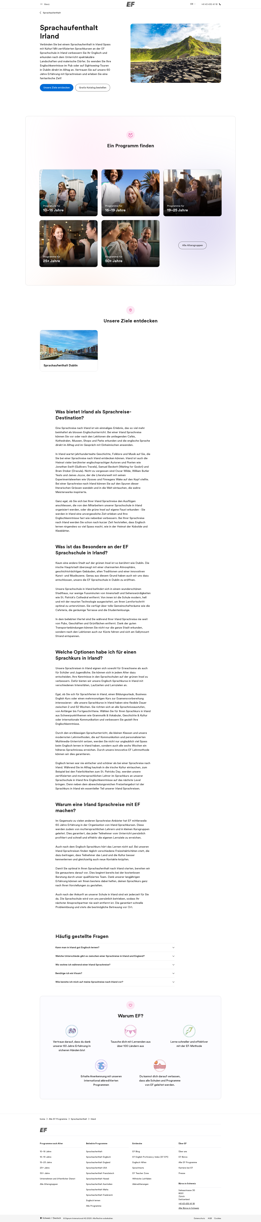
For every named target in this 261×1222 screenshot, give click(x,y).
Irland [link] (93, 1119)
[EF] (130, 4)
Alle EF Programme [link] (58, 1119)
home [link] (42, 1119)
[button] (45, 4)
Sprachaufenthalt (52, 12)
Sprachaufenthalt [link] (79, 1119)
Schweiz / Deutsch (52, 1218)
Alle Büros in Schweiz (189, 1208)
